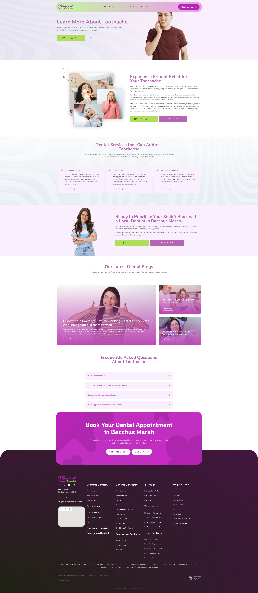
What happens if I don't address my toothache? (106, 405)
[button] (129, 376)
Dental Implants (151, 506)
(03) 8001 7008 (64, 498)
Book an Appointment (71, 38)
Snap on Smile (92, 500)
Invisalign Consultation (152, 491)
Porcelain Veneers (93, 496)
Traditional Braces (93, 513)
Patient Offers (178, 500)
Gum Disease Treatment (124, 528)
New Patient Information (181, 519)
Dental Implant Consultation (154, 527)
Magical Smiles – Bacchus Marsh (71, 575)
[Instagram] (64, 485)
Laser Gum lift (149, 558)
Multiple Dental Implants (152, 513)
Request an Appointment (101, 38)
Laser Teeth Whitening (152, 553)
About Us (103, 7)
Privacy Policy (64, 580)
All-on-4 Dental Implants (153, 518)
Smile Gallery (178, 505)
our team (137, 111)
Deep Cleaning (121, 491)
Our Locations (114, 7)
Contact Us (177, 514)
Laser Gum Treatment (152, 539)
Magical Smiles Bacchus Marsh (143, 104)
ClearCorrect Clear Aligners (96, 517)
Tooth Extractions (122, 496)
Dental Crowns (121, 540)
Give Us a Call (174, 119)
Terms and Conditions (108, 575)
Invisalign (149, 484)
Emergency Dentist (98, 533)
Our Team (124, 7)
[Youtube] (69, 485)
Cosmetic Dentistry (97, 484)
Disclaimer (92, 575)
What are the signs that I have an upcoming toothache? (109, 385)
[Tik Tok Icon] (74, 485)
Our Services (134, 7)
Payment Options (147, 7)
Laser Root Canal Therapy (153, 548)
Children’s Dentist (97, 528)
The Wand (119, 500)
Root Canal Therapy (122, 505)
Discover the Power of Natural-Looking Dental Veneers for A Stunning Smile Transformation (106, 323)
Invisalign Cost (149, 500)
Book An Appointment (181, 523)
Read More (69, 339)
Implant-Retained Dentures (153, 522)
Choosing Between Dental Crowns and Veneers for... (176, 333)
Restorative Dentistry (128, 534)
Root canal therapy (172, 177)
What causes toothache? (97, 376)
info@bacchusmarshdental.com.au (70, 502)
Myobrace (90, 522)
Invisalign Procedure (151, 496)
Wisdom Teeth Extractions (125, 509)
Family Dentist (121, 523)
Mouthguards (120, 514)
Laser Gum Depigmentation (153, 544)
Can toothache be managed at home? (102, 395)
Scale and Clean (121, 519)
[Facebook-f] (59, 485)
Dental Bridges (121, 545)
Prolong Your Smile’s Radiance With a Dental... (178, 301)
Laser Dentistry (153, 533)
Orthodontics (94, 506)
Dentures (119, 550)
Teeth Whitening (92, 491)
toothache (154, 154)
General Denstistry (127, 484)
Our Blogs (176, 509)
